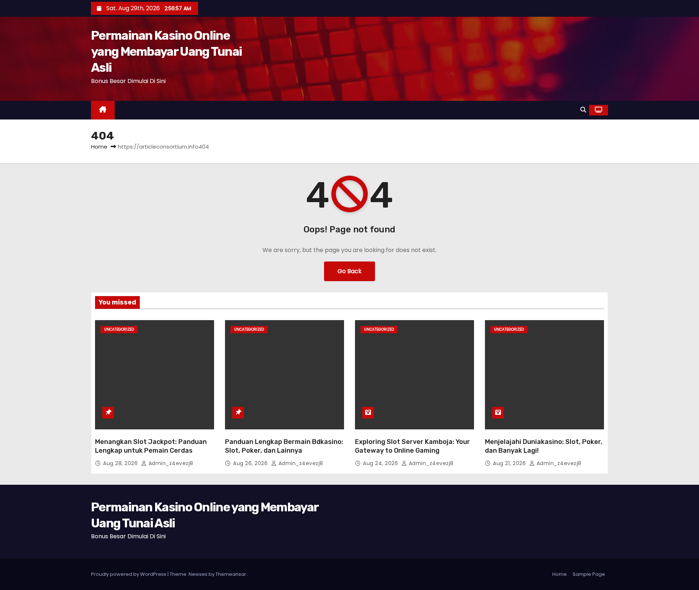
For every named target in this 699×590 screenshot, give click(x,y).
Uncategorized (119, 329)
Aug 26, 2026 (251, 463)
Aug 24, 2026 (381, 463)
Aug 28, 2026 (121, 463)
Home (99, 146)
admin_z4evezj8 (170, 463)
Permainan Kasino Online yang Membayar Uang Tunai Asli (166, 51)
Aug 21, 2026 (510, 463)
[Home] (103, 110)
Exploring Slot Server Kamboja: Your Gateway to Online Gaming (412, 446)
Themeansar (231, 574)
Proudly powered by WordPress (129, 574)
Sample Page (589, 574)
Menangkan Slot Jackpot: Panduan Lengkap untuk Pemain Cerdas (151, 446)
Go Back (349, 271)
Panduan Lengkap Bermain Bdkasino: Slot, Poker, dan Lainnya (284, 446)
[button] (583, 110)
